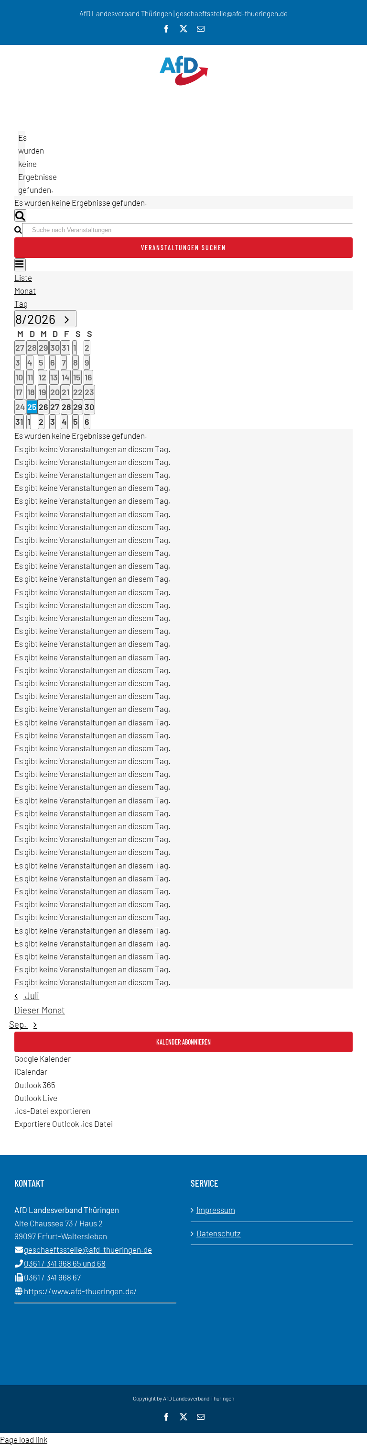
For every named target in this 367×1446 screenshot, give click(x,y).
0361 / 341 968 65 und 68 (65, 1263)
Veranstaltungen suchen (183, 248)
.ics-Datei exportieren (52, 1110)
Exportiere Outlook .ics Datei (63, 1123)
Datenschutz (218, 1233)
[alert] (21, 163)
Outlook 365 (34, 1085)
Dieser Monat (39, 1009)
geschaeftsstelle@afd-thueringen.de (88, 1249)
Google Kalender (42, 1058)
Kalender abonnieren (183, 1042)
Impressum (215, 1209)
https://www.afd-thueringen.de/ (80, 1291)
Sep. (18, 1024)
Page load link (23, 1439)
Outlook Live (35, 1097)
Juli (32, 995)
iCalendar (30, 1071)
